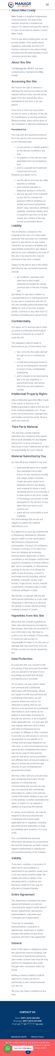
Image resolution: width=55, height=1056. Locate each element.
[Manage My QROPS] (20, 4)
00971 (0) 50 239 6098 (32, 1021)
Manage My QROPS (24, 68)
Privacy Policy (37, 1037)
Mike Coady (17, 16)
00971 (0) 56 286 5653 (30, 1018)
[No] (51, 1047)
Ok (28, 1052)
